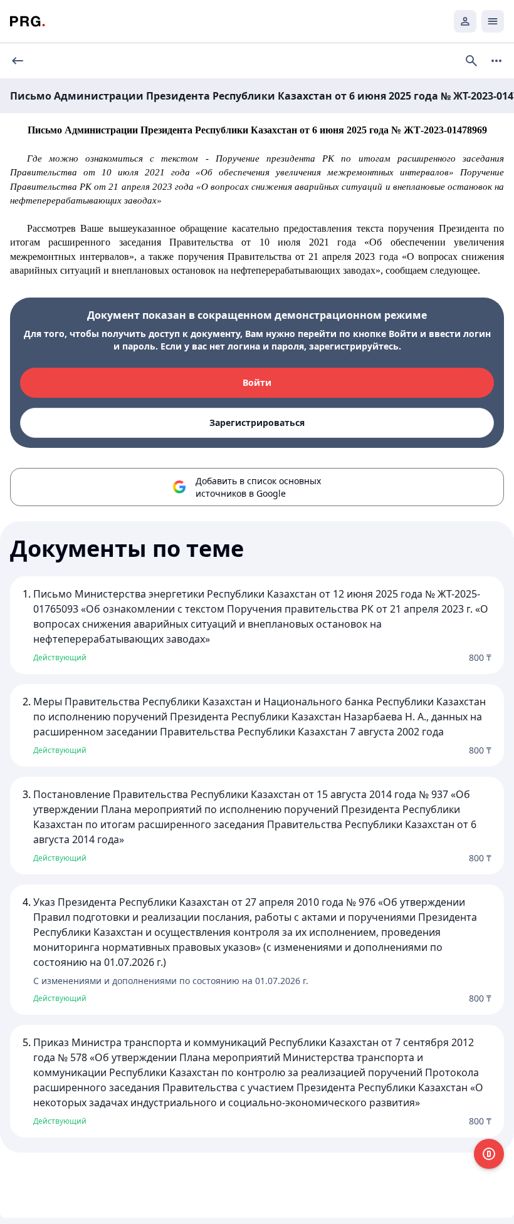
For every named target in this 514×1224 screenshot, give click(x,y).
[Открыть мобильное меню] (492, 21)
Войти (257, 382)
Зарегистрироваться (257, 422)
